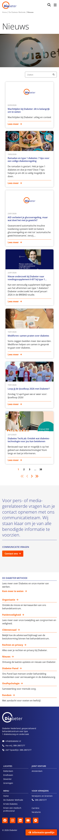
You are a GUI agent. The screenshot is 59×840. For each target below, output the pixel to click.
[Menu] (54, 5)
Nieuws (6, 656)
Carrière (35, 808)
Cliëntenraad (9, 629)
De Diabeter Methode (13, 800)
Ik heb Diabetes (10, 804)
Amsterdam (37, 771)
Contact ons (11, 553)
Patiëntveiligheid (11, 614)
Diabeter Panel (10, 668)
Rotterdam (8, 771)
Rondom (7, 695)
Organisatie (8, 599)
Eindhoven (8, 775)
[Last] (37, 476)
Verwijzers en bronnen (42, 796)
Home (6, 796)
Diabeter (9, 5)
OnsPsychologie (10, 683)
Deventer (7, 779)
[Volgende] (32, 476)
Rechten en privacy (12, 644)
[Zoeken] (49, 5)
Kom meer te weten (13, 591)
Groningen (8, 783)
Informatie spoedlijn (43, 832)
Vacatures (36, 812)
